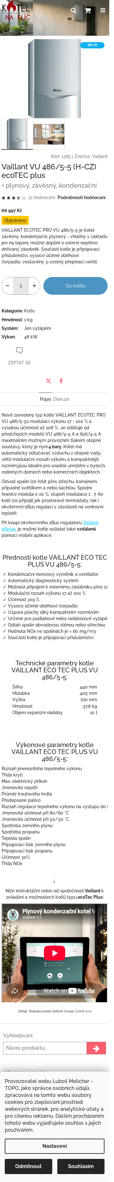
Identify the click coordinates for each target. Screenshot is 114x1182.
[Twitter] (48, 381)
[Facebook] (61, 381)
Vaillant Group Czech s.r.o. (72, 1011)
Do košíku (76, 285)
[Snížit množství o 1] (7, 285)
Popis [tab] (45, 399)
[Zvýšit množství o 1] (34, 285)
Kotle (29, 310)
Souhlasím (81, 1166)
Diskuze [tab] (61, 399)
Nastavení (54, 1146)
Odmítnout (28, 1166)
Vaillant (100, 156)
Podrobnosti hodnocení (82, 197)
